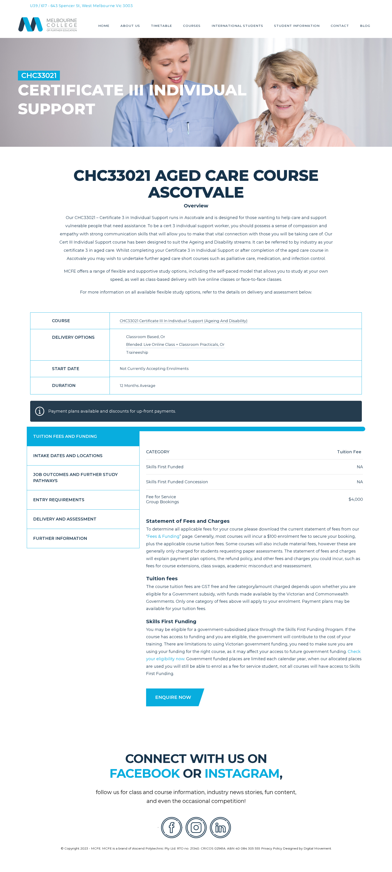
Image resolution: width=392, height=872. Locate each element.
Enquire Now (173, 697)
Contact (340, 25)
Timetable (161, 25)
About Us (130, 25)
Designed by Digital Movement (307, 848)
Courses (192, 25)
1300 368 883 (228, 5)
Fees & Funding (163, 536)
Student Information (297, 25)
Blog (365, 25)
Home (103, 25)
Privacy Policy (271, 848)
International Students (237, 25)
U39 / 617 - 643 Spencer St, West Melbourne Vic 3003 (81, 5)
